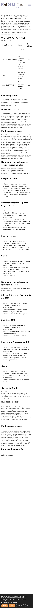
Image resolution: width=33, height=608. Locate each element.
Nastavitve (20, 605)
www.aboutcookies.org (9, 34)
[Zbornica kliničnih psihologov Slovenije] (12, 4)
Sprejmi (4, 605)
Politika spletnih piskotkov (9, 602)
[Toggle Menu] (29, 4)
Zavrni (12, 605)
